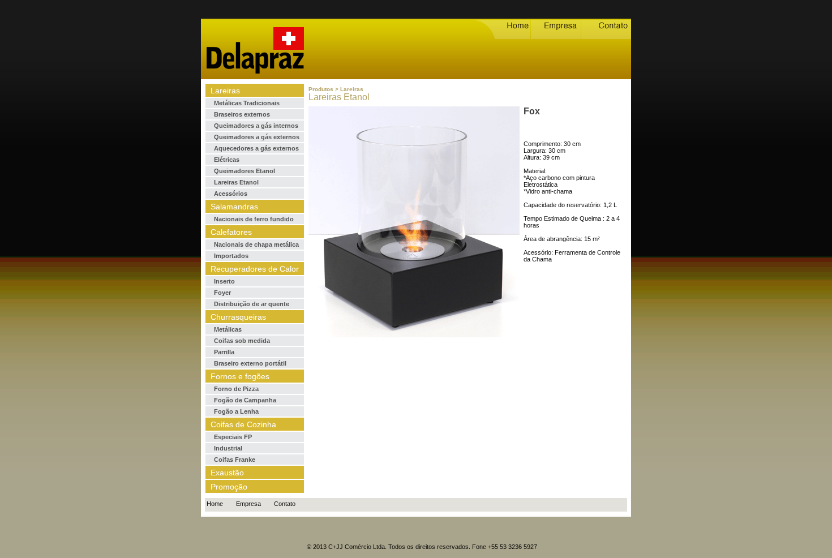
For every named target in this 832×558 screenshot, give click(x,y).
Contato (284, 503)
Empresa (248, 503)
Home (215, 503)
